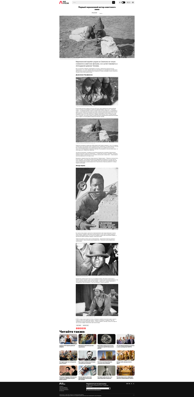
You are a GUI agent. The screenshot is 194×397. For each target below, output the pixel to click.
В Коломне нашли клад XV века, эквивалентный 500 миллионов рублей (106, 347)
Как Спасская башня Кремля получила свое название (105, 362)
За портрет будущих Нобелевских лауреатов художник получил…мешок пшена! (68, 378)
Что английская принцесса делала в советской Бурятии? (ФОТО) (125, 346)
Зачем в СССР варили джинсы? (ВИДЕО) (67, 346)
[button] (111, 2)
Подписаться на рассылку (96, 384)
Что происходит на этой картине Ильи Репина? (67, 362)
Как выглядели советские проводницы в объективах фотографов (85, 378)
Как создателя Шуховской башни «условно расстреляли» (87, 362)
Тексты (100, 13)
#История (79, 325)
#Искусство (85, 325)
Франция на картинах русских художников (86, 346)
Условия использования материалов (63, 390)
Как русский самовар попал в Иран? (124, 362)
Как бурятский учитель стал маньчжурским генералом (105, 377)
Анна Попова (94, 12)
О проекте (61, 386)
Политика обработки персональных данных (63, 388)
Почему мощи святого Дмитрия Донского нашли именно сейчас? (125, 377)
